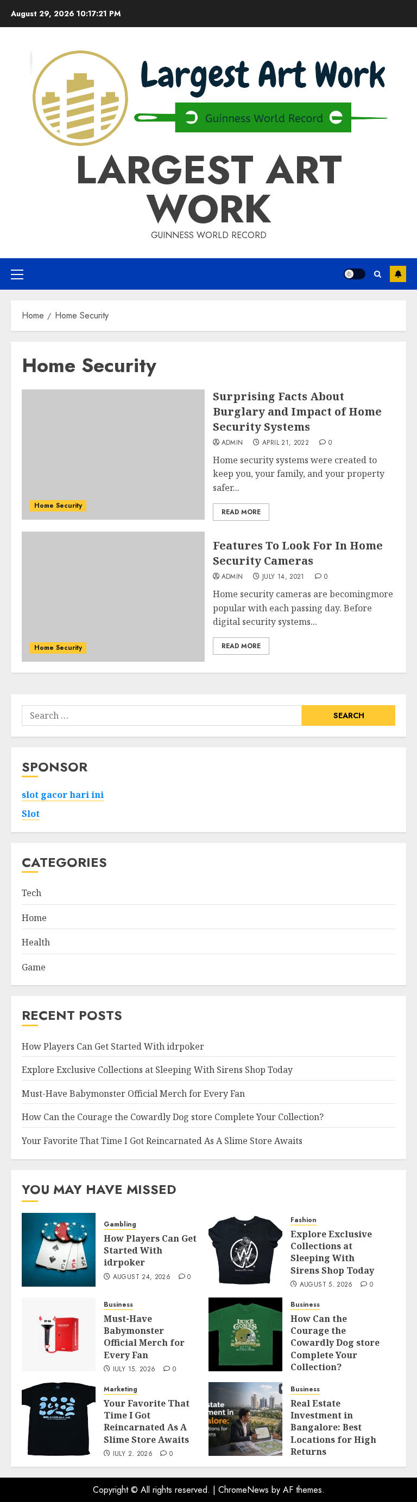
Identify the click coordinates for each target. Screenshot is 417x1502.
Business (118, 1304)
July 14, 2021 (283, 577)
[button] (17, 274)
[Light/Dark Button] (354, 274)
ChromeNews (243, 1490)
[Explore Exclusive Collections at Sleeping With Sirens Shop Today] (245, 1250)
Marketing (120, 1389)
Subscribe (398, 274)
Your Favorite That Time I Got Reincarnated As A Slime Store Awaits (162, 1141)
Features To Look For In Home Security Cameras (298, 553)
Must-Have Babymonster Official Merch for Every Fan (133, 1094)
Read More (241, 512)
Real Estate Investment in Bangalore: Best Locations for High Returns (333, 1427)
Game (34, 967)
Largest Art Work (208, 189)
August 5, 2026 (326, 1285)
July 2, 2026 (133, 1454)
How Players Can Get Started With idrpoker (113, 1046)
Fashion (303, 1220)
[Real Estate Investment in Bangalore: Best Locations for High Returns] (245, 1419)
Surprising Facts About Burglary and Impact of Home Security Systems (297, 411)
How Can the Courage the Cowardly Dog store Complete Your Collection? (173, 1117)
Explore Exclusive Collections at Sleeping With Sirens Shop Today (157, 1070)
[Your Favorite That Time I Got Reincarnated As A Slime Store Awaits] (59, 1419)
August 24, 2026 (141, 1277)
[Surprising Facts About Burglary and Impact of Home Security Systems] (113, 454)
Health (36, 942)
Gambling (120, 1224)
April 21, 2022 (285, 443)
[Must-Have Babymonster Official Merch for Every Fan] (59, 1334)
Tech (31, 893)
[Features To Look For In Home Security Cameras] (113, 597)
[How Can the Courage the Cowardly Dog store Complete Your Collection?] (245, 1334)
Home (34, 918)
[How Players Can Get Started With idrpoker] (59, 1250)
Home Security (58, 505)
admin (232, 443)
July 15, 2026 (134, 1369)
